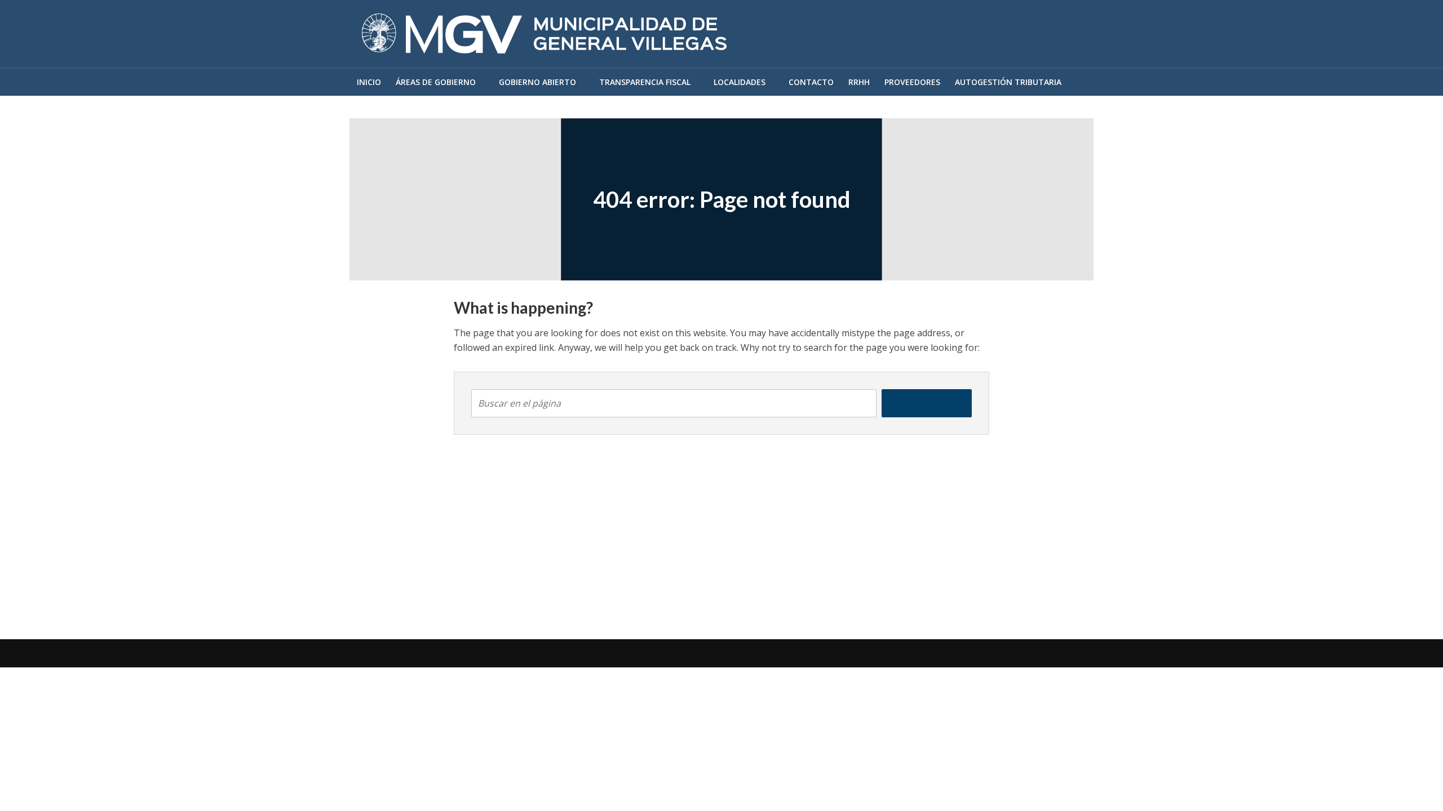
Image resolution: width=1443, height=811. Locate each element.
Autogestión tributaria (1008, 82)
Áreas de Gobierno (436, 82)
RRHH (859, 82)
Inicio (369, 82)
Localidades (739, 82)
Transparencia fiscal (644, 82)
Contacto (811, 82)
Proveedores (912, 82)
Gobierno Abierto (537, 82)
